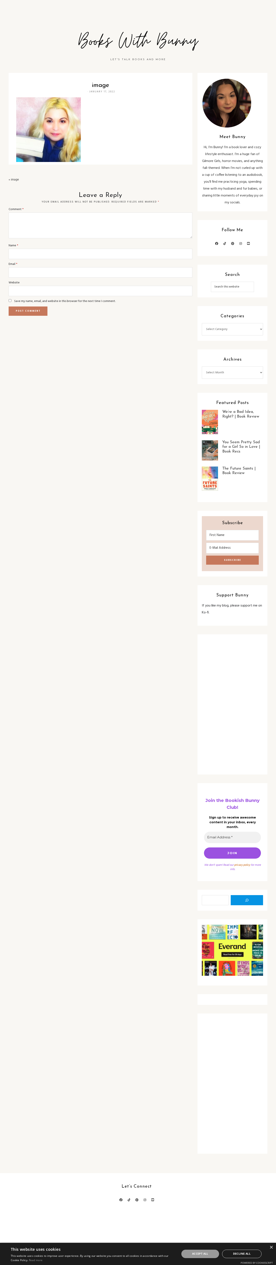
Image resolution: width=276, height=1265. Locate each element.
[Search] (247, 900)
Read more (36, 1260)
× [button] (271, 1247)
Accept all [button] (200, 1254)
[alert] (138, 1254)
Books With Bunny (138, 41)
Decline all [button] (242, 1254)
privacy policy (242, 865)
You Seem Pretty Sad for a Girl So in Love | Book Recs (241, 447)
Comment (16, 209)
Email (13, 264)
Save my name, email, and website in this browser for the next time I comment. (65, 301)
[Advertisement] (232, 704)
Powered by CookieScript (257, 1262)
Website (14, 282)
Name (13, 245)
